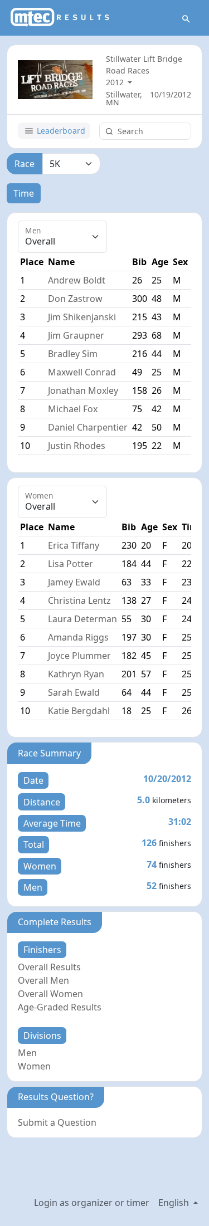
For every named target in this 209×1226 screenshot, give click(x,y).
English (174, 1202)
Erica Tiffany (73, 545)
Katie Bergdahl (79, 711)
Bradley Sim (73, 354)
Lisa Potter (70, 564)
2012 (116, 82)
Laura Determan (82, 619)
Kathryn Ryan (76, 674)
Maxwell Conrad (82, 372)
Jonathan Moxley (83, 390)
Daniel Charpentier (88, 427)
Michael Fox (73, 409)
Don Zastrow (75, 298)
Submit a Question (57, 1122)
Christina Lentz (79, 600)
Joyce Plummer (79, 655)
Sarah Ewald (74, 692)
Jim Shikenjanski (82, 317)
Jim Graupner (76, 335)
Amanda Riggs (78, 637)
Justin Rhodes (76, 445)
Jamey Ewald (74, 582)
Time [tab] (23, 193)
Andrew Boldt (76, 280)
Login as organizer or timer (91, 1202)
